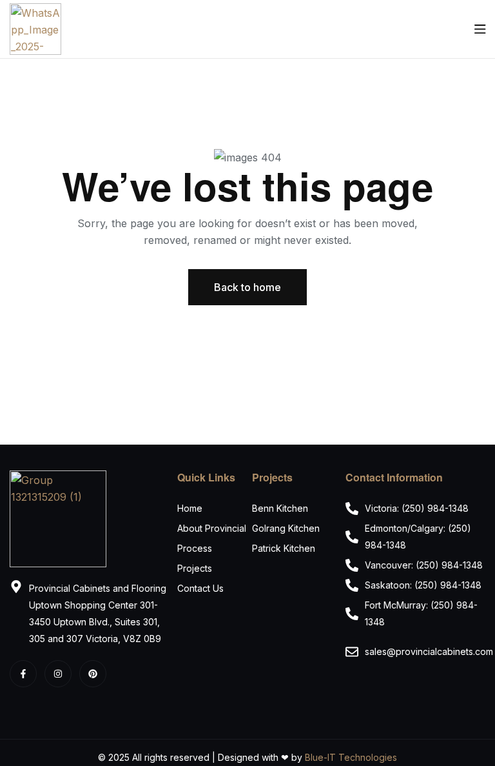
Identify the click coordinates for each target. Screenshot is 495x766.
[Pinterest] (92, 673)
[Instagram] (58, 673)
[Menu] (479, 29)
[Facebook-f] (23, 673)
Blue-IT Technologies (351, 757)
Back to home (247, 287)
